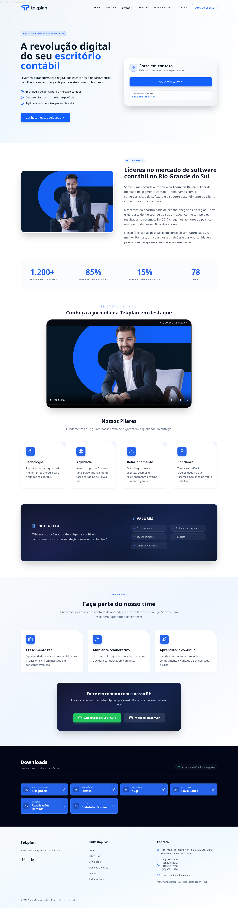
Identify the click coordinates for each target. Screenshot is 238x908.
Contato (182, 7)
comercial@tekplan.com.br (176, 875)
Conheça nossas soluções (43, 117)
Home (97, 7)
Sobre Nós (111, 7)
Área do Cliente (204, 7)
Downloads (143, 7)
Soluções (127, 7)
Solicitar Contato (170, 82)
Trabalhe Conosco (163, 7)
